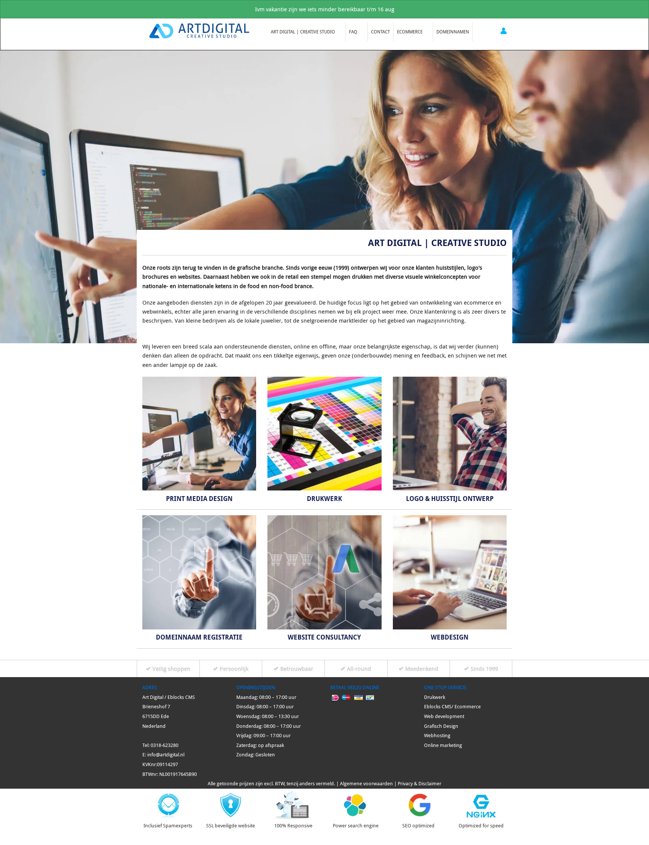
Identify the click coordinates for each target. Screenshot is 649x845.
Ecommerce (408, 32)
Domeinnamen (452, 32)
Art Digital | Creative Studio (301, 32)
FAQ (351, 32)
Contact (380, 32)
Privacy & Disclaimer (419, 783)
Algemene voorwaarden (366, 783)
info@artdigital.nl (165, 754)
